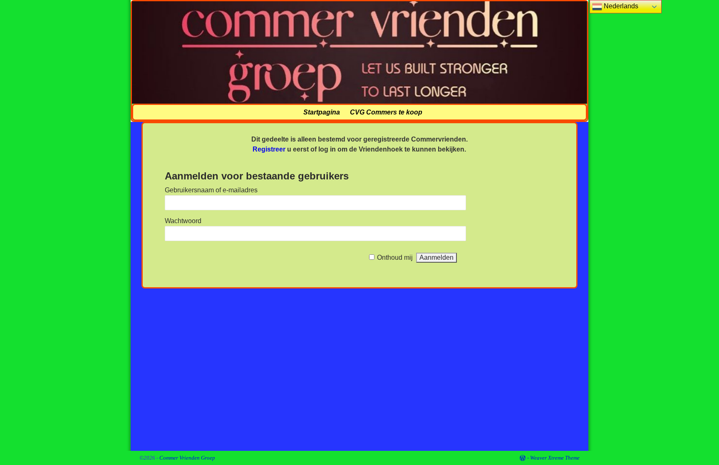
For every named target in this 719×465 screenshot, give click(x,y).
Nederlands (620, 6)
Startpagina (321, 112)
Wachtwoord (183, 220)
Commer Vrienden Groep (187, 458)
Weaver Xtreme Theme (555, 458)
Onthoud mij (395, 257)
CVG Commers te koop (386, 112)
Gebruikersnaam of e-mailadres (211, 190)
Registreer (269, 149)
